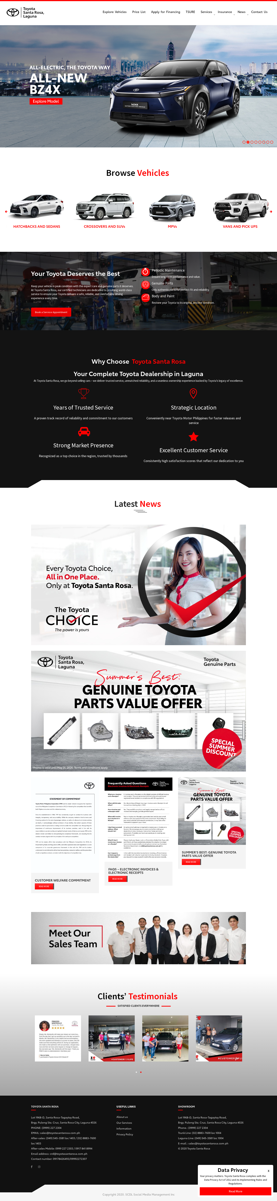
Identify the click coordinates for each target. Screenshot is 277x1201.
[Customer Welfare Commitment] (65, 825)
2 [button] (140, 1073)
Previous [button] (6, 211)
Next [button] (271, 211)
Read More (235, 1191)
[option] (37, 211)
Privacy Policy (124, 1134)
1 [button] (136, 1073)
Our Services (124, 1122)
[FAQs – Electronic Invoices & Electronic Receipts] (138, 819)
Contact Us (259, 11)
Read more (44, 886)
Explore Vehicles (115, 11)
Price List (138, 11)
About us (122, 1117)
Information (124, 1128)
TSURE (190, 11)
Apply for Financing (165, 11)
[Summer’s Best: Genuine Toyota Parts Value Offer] (212, 811)
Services (206, 11)
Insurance (225, 11)
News (242, 11)
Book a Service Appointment (51, 312)
